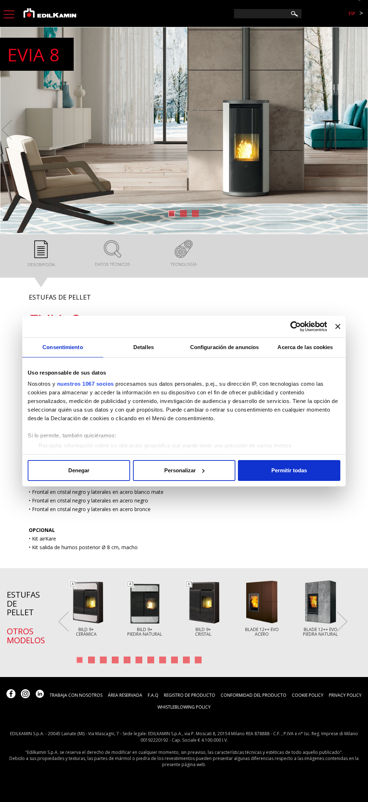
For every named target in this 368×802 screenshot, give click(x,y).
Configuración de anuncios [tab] (224, 347)
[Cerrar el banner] (337, 326)
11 (198, 660)
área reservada (125, 695)
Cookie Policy (307, 695)
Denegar (78, 470)
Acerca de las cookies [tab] (305, 347)
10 (186, 660)
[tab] (41, 254)
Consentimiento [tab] (62, 347)
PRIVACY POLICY (345, 695)
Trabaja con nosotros (76, 695)
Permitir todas (289, 470)
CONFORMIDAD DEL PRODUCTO (253, 695)
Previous (7, 130)
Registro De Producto (189, 695)
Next (361, 130)
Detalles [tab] (143, 347)
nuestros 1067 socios (85, 384)
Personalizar (180, 470)
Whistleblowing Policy (184, 707)
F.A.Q (153, 695)
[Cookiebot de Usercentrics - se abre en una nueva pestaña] (295, 326)
